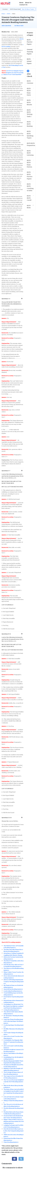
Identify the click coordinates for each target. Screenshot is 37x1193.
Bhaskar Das (6, 31)
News (21, 2)
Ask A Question (6, 25)
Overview (5, 9)
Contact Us (23, 4)
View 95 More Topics (28, 9)
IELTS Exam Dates (15, 9)
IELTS (8, 13)
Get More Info (18, 25)
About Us (28, 2)
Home (3, 13)
